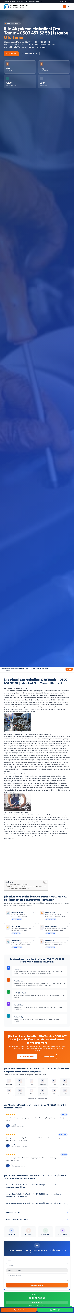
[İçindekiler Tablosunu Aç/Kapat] (44, 882)
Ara (70, 669)
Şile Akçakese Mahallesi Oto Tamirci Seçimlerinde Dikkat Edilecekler (27, 886)
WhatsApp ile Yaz (31, 54)
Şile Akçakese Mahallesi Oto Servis (20, 888)
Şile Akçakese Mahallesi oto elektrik (43, 700)
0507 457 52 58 (66, 1)
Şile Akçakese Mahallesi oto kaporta (33, 697)
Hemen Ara (12, 54)
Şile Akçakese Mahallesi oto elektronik (17, 700)
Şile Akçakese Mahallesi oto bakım (42, 695)
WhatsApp (56, 1309)
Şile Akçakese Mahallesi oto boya (58, 697)
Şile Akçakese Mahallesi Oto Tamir (17, 884)
